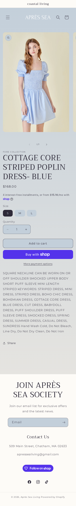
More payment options (38, 263)
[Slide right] (46, 144)
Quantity (9, 221)
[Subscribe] (63, 422)
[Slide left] (29, 144)
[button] (8, 17)
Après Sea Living (30, 497)
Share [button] (11, 343)
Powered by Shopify (53, 497)
